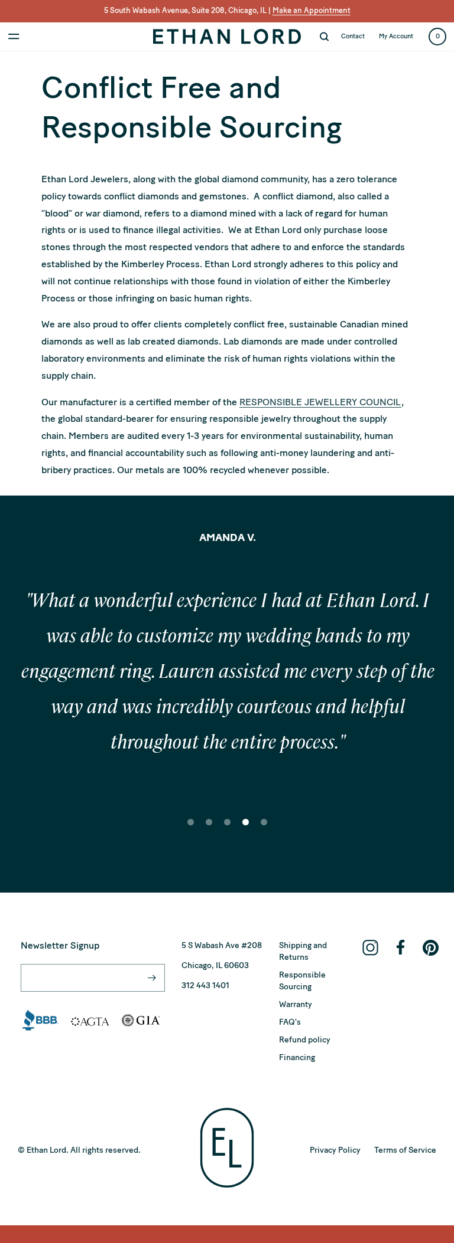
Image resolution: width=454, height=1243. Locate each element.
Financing (297, 1057)
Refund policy (304, 1040)
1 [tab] (190, 830)
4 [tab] (245, 830)
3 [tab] (227, 830)
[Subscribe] (151, 978)
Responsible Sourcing (302, 981)
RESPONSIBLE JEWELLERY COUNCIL (320, 402)
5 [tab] (264, 830)
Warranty (295, 1004)
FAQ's (290, 1022)
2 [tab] (209, 830)
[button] (14, 37)
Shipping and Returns (303, 951)
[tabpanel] (227, 675)
